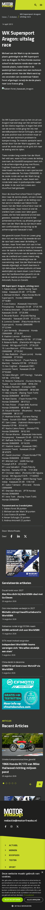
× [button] (42, 872)
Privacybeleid (29, 895)
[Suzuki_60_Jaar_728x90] (22, 798)
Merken (13, 850)
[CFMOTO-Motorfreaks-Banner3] (22, 694)
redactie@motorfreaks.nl (20, 820)
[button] (22, 906)
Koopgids (14, 855)
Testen (12, 860)
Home (4, 17)
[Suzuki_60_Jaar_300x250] (22, 563)
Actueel (13, 845)
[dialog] (22, 890)
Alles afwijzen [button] (33, 900)
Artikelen (13, 17)
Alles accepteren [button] (12, 900)
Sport (12, 867)
